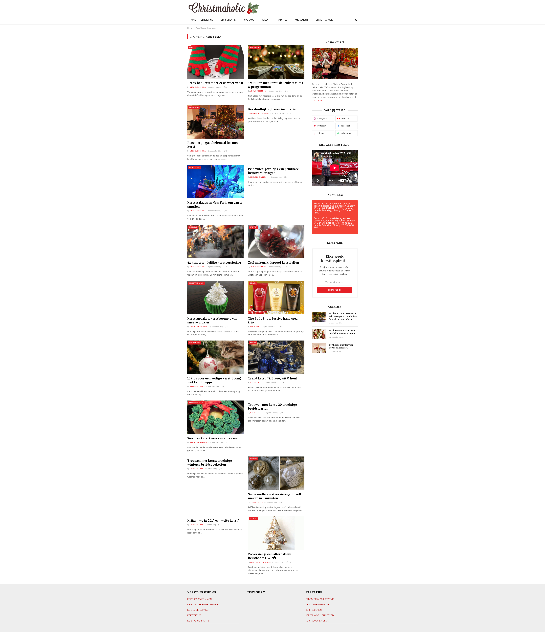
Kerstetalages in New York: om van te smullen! (215, 204)
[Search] (356, 20)
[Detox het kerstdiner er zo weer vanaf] (215, 62)
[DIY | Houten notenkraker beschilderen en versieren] (319, 334)
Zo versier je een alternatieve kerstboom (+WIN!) (270, 556)
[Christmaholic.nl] (239, 8)
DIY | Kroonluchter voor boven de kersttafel (341, 346)
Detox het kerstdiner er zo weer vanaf (215, 83)
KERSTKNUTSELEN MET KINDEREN (203, 604)
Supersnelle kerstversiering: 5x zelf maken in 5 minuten (274, 496)
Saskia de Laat (196, 386)
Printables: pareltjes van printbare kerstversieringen (273, 171)
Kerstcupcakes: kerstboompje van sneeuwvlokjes (212, 320)
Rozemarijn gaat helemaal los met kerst (212, 144)
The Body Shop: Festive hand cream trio (274, 320)
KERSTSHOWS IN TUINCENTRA (320, 615)
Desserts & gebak (196, 283)
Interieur (193, 227)
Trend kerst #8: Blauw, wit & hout (272, 378)
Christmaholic (324, 20)
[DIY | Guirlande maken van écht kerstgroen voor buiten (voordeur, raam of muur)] (319, 317)
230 (290, 562)
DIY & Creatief (229, 20)
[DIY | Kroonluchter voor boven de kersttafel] (319, 348)
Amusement (301, 20)
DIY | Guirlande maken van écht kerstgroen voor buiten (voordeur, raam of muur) (343, 316)
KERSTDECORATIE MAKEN (199, 599)
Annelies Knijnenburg (260, 562)
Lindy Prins (255, 327)
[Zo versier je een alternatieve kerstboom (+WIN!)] (276, 533)
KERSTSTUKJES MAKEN (198, 610)
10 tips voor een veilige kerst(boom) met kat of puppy (214, 380)
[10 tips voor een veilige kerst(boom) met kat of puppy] (215, 357)
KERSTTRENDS (194, 615)
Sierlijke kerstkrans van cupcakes (212, 438)
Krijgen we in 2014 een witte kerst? (213, 520)
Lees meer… (317, 100)
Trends (253, 343)
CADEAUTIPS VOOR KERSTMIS (320, 599)
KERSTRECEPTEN (314, 610)
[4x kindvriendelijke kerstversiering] (215, 241)
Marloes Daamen (258, 177)
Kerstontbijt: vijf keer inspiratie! (272, 109)
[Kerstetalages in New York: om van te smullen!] (215, 182)
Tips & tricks (194, 343)
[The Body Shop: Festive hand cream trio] (276, 297)
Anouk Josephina (198, 87)
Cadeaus (249, 20)
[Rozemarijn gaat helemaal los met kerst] (215, 122)
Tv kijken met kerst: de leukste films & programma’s (275, 85)
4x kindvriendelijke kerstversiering (214, 262)
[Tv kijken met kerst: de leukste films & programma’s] (276, 62)
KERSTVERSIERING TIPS (198, 620)
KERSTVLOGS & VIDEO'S (317, 620)
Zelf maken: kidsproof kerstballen (273, 262)
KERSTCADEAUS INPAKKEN (318, 604)
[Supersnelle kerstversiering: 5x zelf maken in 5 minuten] (276, 473)
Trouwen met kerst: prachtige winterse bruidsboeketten (209, 462)
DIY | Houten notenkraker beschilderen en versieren (342, 332)
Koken (265, 20)
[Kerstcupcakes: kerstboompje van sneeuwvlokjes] (215, 297)
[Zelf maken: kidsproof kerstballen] (276, 241)
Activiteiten (194, 167)
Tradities (281, 20)
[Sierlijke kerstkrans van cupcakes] (215, 417)
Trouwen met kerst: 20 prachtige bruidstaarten (272, 406)
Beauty (192, 47)
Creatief (253, 227)
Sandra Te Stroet (198, 327)
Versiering (207, 20)
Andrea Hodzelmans (259, 113)
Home (193, 20)
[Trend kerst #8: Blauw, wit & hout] (276, 357)
